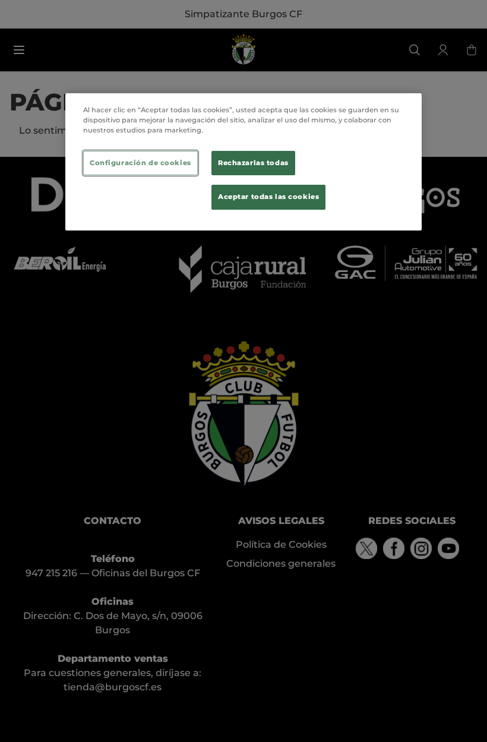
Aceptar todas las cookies (268, 196)
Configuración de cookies (140, 162)
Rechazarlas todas (253, 162)
